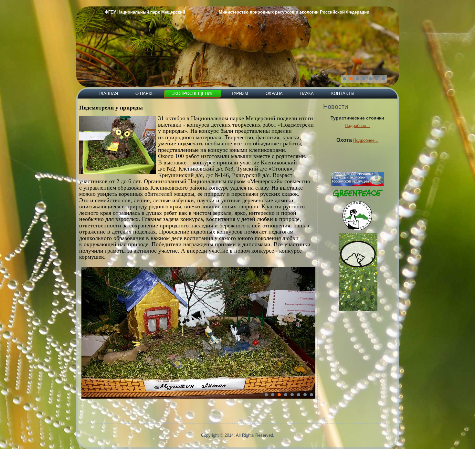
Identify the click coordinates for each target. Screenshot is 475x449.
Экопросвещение (193, 93)
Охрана (274, 93)
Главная (108, 93)
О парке (144, 93)
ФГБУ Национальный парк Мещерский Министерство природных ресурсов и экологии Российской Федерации (237, 12)
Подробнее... (357, 125)
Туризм (239, 93)
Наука (307, 93)
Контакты (342, 93)
